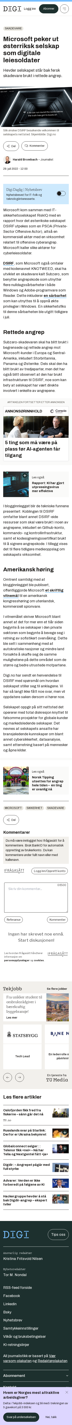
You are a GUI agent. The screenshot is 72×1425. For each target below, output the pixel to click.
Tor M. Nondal (15, 1275)
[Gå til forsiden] (12, 9)
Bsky (7, 1312)
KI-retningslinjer (16, 1345)
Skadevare (13, 28)
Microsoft (13, 808)
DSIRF (8, 263)
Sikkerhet (34, 808)
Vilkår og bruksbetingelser (24, 1337)
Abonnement (14, 1376)
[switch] (61, 193)
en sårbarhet (55, 296)
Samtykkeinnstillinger (20, 1328)
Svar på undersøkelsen (21, 1417)
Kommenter (37, 145)
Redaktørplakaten (52, 1361)
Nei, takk (51, 1417)
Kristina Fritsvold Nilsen (23, 1259)
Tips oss (58, 1235)
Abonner (48, 8)
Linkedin (10, 1304)
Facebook (11, 1296)
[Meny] (64, 8)
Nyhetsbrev (12, 1320)
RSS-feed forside (17, 1288)
